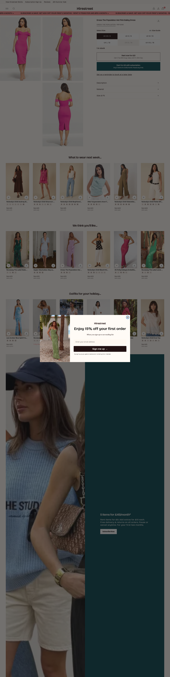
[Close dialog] (127, 317)
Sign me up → (100, 349)
